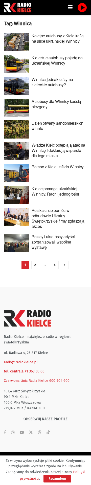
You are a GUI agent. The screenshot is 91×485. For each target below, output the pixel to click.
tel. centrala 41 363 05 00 (24, 371)
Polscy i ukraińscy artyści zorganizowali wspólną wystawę (53, 242)
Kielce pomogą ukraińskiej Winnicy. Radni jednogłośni (55, 191)
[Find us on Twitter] (31, 432)
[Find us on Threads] (39, 433)
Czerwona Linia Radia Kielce (26, 381)
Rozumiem (57, 478)
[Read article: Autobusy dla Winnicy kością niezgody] (16, 108)
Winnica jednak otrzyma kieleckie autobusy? (52, 82)
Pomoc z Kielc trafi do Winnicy (58, 166)
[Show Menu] (70, 7)
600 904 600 (59, 381)
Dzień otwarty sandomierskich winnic (57, 125)
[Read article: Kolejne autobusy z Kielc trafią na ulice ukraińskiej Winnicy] (16, 42)
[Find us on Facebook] (5, 432)
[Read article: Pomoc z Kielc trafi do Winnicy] (16, 173)
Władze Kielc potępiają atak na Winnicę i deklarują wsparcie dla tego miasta (58, 150)
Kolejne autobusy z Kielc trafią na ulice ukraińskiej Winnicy (58, 38)
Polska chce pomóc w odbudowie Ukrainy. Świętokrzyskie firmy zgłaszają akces (58, 218)
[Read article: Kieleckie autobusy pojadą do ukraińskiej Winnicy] (16, 64)
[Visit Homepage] (19, 8)
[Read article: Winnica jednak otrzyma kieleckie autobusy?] (16, 86)
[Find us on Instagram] (13, 432)
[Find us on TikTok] (48, 433)
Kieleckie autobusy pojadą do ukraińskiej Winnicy (57, 60)
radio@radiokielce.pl (21, 362)
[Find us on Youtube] (22, 432)
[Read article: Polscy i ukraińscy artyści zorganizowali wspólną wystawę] (16, 243)
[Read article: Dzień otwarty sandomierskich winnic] (16, 129)
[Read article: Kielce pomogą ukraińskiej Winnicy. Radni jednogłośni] (16, 195)
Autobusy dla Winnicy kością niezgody (56, 104)
